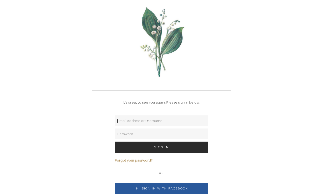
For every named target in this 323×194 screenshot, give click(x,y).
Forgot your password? (134, 160)
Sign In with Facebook (164, 188)
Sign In (161, 147)
